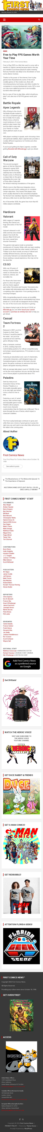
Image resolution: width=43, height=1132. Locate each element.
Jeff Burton (7, 576)
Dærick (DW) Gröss (9, 522)
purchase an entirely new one (21, 312)
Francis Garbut (8, 626)
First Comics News (21, 62)
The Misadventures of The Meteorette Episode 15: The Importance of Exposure (22, 480)
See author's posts (12, 466)
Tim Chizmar (7, 539)
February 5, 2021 (8, 62)
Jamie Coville (7, 574)
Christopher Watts (9, 518)
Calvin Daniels (8, 624)
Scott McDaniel (8, 562)
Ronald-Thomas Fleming (11, 585)
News (5, 51)
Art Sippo (6, 572)
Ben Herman (7, 511)
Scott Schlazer (8, 639)
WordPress (28, 1129)
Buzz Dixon (7, 549)
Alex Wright (7, 505)
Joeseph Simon (8, 607)
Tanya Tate (7, 537)
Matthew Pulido (8, 531)
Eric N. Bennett (8, 599)
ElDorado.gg (7, 310)
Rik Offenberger (8, 655)
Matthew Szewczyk (9, 651)
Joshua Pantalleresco (10, 634)
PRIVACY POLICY (11, 1126)
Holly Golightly (8, 551)
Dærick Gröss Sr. (9, 520)
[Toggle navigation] (4, 19)
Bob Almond (7, 516)
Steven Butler (7, 587)
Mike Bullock (7, 560)
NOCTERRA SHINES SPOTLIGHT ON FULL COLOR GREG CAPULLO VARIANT (21, 489)
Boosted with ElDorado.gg (17, 149)
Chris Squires (7, 597)
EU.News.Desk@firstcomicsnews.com (13, 1110)
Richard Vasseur (8, 653)
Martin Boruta (7, 610)
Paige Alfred (7, 535)
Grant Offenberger (9, 603)
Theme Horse (31, 1126)
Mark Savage (7, 529)
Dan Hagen (7, 524)
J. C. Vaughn (7, 556)
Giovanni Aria (7, 630)
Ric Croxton (7, 637)
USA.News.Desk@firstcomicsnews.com (13, 1086)
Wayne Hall (7, 641)
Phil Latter (6, 614)
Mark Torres (7, 578)
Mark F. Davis (7, 526)
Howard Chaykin (8, 553)
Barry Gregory (8, 509)
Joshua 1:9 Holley (9, 558)
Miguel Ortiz (7, 533)
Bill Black (6, 513)
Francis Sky (7, 601)
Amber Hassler (8, 507)
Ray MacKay (7, 580)
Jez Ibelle (6, 632)
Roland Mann (7, 583)
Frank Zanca (7, 628)
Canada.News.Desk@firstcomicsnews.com (14, 1099)
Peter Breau (7, 612)
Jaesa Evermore (8, 605)
